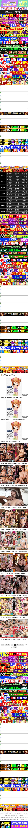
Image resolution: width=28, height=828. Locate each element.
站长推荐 (3, 187)
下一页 (21, 644)
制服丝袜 (17, 183)
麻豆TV (17, 198)
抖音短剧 (9, 198)
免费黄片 (24, 204)
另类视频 (24, 183)
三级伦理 (9, 180)
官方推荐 (3, 193)
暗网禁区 (9, 207)
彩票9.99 (9, 195)
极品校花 (9, 213)
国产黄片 (9, 204)
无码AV (3, 199)
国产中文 (9, 210)
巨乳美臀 (24, 180)
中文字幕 (17, 180)
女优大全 (17, 201)
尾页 (15, 647)
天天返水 (24, 195)
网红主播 (17, 174)
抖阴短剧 (17, 213)
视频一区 (3, 175)
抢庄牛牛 (17, 192)
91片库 (10, 201)
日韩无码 (24, 213)
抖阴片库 (3, 205)
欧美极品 (17, 177)
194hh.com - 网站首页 (13, 12)
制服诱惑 (24, 207)
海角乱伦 (17, 207)
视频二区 (3, 181)
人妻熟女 (9, 183)
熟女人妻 (17, 204)
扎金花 (17, 195)
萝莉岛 (24, 201)
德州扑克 (24, 192)
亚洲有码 (9, 177)
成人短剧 (24, 210)
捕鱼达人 (9, 192)
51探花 (24, 198)
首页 (2, 644)
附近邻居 (9, 186)
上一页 (7, 644)
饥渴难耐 (17, 186)
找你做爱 (24, 186)
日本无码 (24, 174)
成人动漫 (24, 177)
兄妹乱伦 (17, 210)
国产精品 (9, 174)
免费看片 (3, 211)
